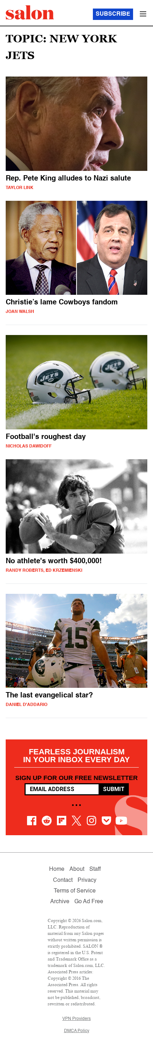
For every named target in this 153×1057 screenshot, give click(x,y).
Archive (59, 902)
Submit (114, 789)
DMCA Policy (76, 1031)
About (76, 869)
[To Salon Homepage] (30, 12)
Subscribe (113, 14)
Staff (95, 869)
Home (56, 869)
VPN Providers (76, 1019)
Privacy (87, 880)
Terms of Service (75, 891)
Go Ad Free (88, 902)
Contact (63, 880)
